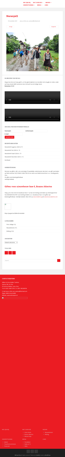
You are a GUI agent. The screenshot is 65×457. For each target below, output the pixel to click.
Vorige (10, 26)
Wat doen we (37, 2)
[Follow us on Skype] (14, 252)
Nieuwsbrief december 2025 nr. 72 (14, 157)
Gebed (6, 442)
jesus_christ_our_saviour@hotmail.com (30, 21)
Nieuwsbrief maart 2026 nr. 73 (13, 153)
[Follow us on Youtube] (10, 252)
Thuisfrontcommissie (10, 444)
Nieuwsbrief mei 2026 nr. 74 (12, 150)
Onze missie (27, 432)
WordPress (47, 455)
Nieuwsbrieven (10, 228)
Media (39, 5)
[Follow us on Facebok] (6, 252)
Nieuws (48, 2)
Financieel (7, 446)
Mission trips (27, 436)
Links (46, 5)
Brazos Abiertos (28, 434)
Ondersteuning (28, 5)
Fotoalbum (27, 442)
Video (26, 446)
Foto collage (9, 224)
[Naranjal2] (32, 51)
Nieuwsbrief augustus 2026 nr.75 (14, 147)
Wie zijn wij (26, 2)
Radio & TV (27, 444)
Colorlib (38, 455)
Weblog (8, 231)
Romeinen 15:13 (9, 86)
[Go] (58, 260)
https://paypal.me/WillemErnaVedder (14, 213)
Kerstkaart (7, 160)
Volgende (53, 26)
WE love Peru (18, 455)
